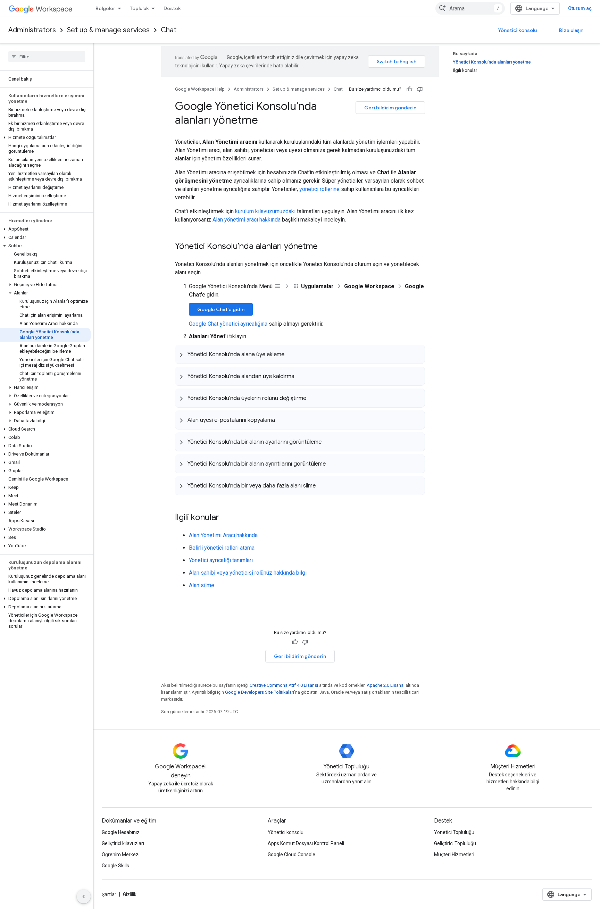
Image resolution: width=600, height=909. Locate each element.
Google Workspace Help (200, 89)
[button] (45, 137)
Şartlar (109, 894)
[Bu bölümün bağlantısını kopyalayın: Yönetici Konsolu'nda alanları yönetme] (325, 247)
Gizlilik (129, 894)
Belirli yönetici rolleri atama (222, 547)
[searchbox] (46, 56)
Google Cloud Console (291, 854)
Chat (168, 30)
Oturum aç (580, 8)
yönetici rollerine (319, 189)
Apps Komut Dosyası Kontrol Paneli (306, 843)
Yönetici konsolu (517, 30)
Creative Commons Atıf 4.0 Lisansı (284, 685)
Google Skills (115, 865)
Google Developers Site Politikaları (259, 692)
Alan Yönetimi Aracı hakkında (223, 535)
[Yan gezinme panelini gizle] (84, 896)
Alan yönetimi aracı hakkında (246, 219)
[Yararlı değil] (420, 89)
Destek (172, 8)
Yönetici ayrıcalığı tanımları (221, 560)
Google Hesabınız (121, 832)
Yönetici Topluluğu (454, 832)
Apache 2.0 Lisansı (386, 685)
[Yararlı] (409, 89)
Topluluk (139, 8)
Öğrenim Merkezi (121, 854)
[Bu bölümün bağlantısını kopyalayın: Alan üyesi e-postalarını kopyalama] (282, 420)
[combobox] (470, 8)
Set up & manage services (108, 30)
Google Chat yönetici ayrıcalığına (228, 323)
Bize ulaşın (571, 30)
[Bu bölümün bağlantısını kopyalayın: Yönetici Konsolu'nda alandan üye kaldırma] (301, 376)
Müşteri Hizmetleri (454, 854)
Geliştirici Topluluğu (455, 843)
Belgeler (105, 8)
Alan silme (201, 585)
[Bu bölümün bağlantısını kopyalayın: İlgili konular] (226, 518)
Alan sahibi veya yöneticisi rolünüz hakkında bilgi (248, 572)
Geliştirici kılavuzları (123, 843)
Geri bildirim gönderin (390, 108)
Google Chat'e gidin (220, 309)
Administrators (32, 30)
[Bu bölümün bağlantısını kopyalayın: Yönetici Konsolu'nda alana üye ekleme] (291, 354)
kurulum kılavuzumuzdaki (265, 211)
